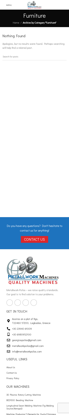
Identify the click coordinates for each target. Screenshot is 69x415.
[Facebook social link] (9, 302)
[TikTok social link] (33, 302)
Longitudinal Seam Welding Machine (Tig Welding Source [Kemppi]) (30, 407)
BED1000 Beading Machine (19, 400)
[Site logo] (34, 4)
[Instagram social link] (17, 302)
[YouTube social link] (25, 302)
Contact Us (11, 372)
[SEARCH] (63, 56)
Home (16, 22)
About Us (10, 367)
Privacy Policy (12, 378)
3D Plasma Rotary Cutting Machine (23, 394)
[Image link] (32, 269)
